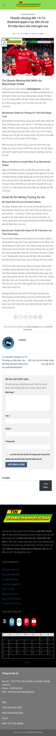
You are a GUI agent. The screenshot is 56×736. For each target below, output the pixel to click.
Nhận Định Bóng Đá (11, 598)
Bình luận (10, 392)
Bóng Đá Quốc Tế (10, 569)
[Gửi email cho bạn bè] (30, 317)
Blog (4, 702)
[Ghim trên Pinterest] (35, 317)
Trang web (10, 441)
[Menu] (3, 4)
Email (8, 429)
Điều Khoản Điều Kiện (12, 713)
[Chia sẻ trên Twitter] (25, 317)
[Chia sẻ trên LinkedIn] (40, 317)
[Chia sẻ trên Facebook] (20, 317)
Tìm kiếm (6, 478)
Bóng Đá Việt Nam (11, 574)
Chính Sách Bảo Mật (12, 707)
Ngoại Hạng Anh (10, 594)
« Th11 (27, 662)
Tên (7, 416)
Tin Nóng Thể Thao (11, 603)
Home (5, 718)
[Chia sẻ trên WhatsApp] (15, 317)
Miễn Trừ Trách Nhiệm (12, 723)
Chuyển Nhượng (28, 14)
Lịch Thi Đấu (8, 589)
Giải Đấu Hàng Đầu (11, 584)
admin (41, 34)
